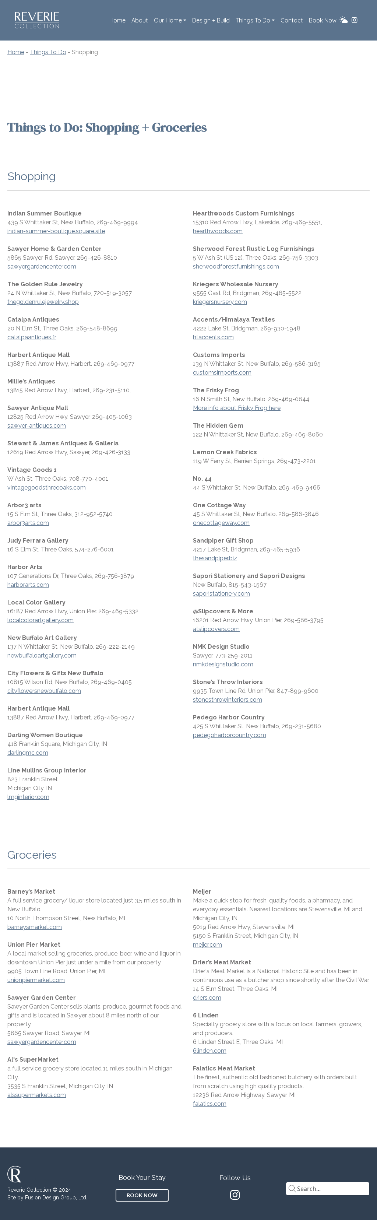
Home (117, 20)
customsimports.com (222, 372)
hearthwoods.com (218, 231)
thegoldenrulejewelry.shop (43, 301)
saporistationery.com (221, 593)
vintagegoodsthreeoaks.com (46, 487)
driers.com (207, 997)
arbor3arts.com (28, 522)
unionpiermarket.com (36, 980)
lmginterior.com (28, 796)
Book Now (323, 20)
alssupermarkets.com (36, 1094)
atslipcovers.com (216, 628)
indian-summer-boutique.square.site (56, 231)
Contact (292, 20)
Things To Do (253, 20)
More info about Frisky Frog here (237, 407)
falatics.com (209, 1103)
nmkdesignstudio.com (223, 664)
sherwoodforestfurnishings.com (236, 266)
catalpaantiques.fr (31, 337)
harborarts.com (28, 584)
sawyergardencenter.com (41, 266)
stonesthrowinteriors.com (227, 699)
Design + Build (211, 20)
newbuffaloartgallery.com (42, 655)
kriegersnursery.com (220, 301)
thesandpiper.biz (215, 558)
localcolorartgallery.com (40, 620)
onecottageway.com (221, 522)
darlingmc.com (27, 752)
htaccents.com (213, 337)
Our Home (168, 20)
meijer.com (207, 944)
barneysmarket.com (34, 926)
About (139, 20)
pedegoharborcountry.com (229, 735)
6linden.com (209, 1050)
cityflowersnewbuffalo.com (44, 690)
